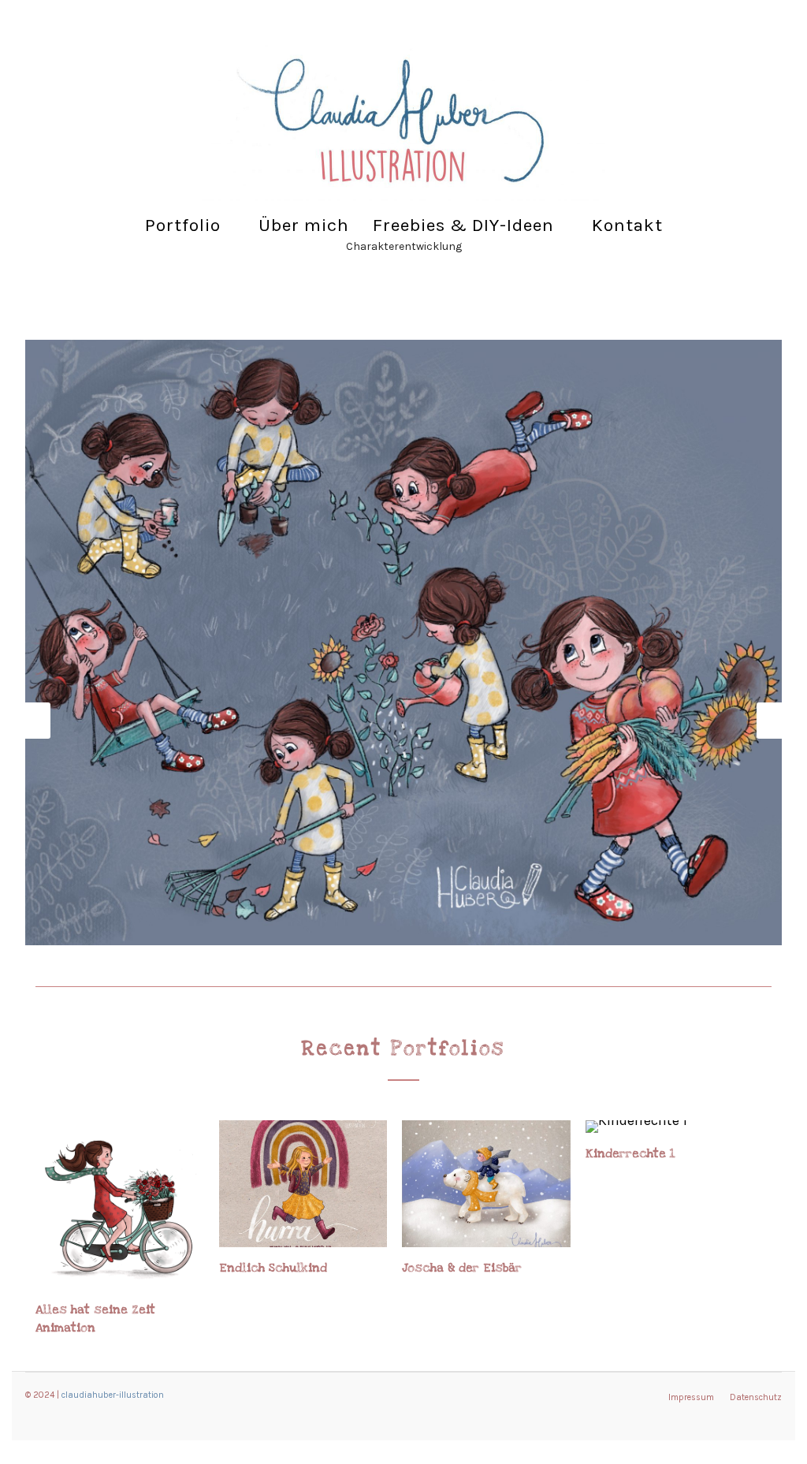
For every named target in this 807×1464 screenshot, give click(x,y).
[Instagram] (63, 46)
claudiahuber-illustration (112, 1395)
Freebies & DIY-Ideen (463, 225)
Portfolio (183, 225)
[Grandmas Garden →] (774, 720)
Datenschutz (756, 1397)
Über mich (303, 225)
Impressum (691, 1397)
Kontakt (627, 225)
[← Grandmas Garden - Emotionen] (33, 720)
